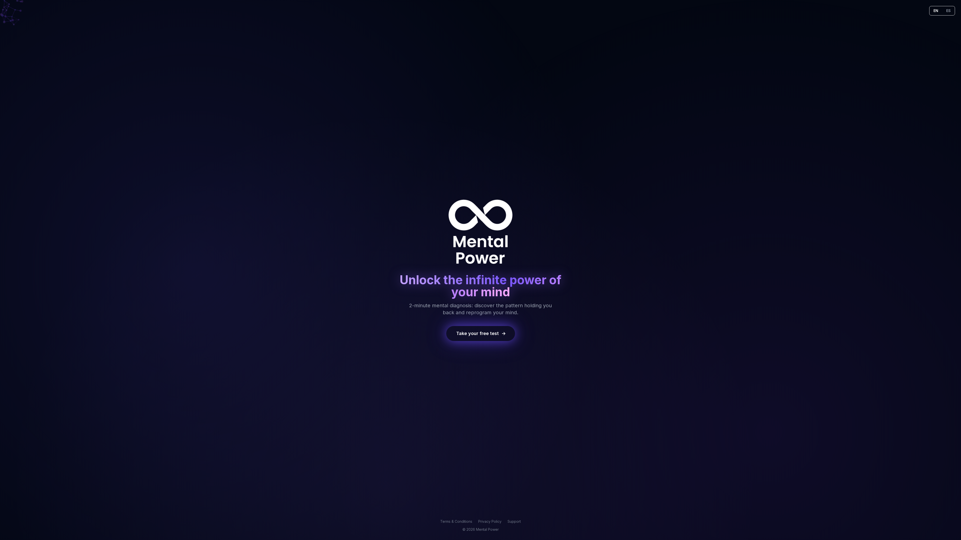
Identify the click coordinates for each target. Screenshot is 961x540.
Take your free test (480, 333)
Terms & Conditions (456, 521)
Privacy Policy (490, 521)
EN (935, 10)
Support (514, 521)
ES (948, 10)
